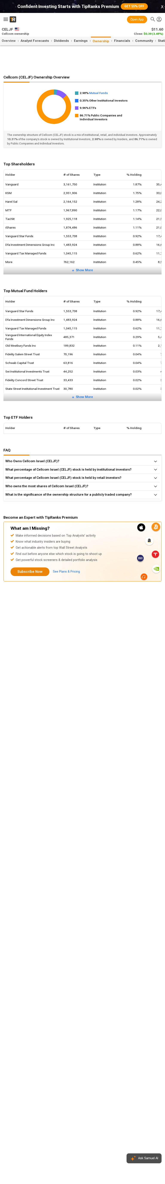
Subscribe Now (30, 572)
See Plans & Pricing (66, 571)
